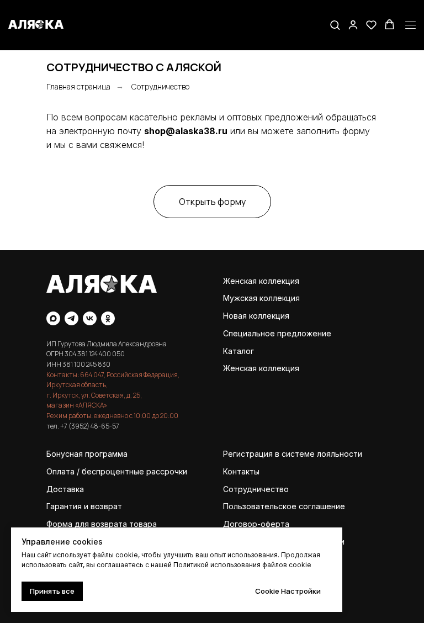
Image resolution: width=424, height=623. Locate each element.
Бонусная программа (87, 453)
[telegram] (71, 318)
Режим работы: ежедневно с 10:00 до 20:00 (112, 415)
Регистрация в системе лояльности (292, 453)
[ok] (108, 318)
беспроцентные (113, 471)
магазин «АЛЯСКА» (76, 405)
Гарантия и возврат (84, 506)
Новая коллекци (254, 315)
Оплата (60, 471)
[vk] (90, 318)
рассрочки (166, 471)
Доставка (65, 489)
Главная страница (78, 86)
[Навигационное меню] (410, 25)
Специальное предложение (277, 333)
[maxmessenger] (53, 318)
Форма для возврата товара (101, 524)
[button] (335, 24)
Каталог (238, 351)
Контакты (241, 471)
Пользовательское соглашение (284, 506)
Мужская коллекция (261, 298)
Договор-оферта (256, 524)
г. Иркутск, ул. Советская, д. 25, (94, 395)
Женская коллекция (261, 281)
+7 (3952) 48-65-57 (89, 426)
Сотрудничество (160, 86)
